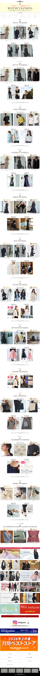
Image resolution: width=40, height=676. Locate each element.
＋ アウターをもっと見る (20, 320)
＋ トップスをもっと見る (20, 145)
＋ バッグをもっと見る (20, 432)
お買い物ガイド (10, 657)
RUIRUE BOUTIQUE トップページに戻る (20, 616)
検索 (11, 671)
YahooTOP (35, 671)
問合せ (27, 671)
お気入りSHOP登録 (29, 657)
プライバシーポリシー (10, 664)
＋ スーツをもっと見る (20, 277)
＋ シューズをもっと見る (20, 519)
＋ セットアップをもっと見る (20, 102)
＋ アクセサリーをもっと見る (20, 476)
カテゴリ (4, 671)
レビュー (20, 671)
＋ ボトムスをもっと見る (20, 364)
